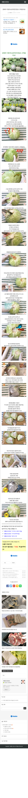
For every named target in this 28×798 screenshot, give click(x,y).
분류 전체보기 (7, 724)
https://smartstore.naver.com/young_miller (12, 27)
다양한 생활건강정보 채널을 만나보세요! (10, 700)
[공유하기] (7, 563)
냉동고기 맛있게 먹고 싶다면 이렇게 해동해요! (10, 574)
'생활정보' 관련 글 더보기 (7, 671)
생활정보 (10, 12)
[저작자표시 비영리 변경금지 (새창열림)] (18, 562)
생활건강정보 (5, 2)
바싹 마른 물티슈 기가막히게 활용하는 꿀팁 (9, 577)
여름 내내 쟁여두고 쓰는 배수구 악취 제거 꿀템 (10, 571)
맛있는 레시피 (8, 728)
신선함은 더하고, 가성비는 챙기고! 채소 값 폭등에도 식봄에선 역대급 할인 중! (10, 22)
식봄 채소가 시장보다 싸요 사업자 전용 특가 (10, 20)
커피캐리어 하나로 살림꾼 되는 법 (8, 572)
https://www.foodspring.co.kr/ (9, 17)
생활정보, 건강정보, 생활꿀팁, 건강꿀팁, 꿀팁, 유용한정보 (11, 686)
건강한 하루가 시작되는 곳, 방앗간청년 (10, 32)
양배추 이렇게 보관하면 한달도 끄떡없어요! (14, 9)
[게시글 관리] (9, 563)
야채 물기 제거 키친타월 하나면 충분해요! (9, 575)
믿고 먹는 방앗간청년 (8, 29)
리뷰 (6, 730)
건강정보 (7, 732)
